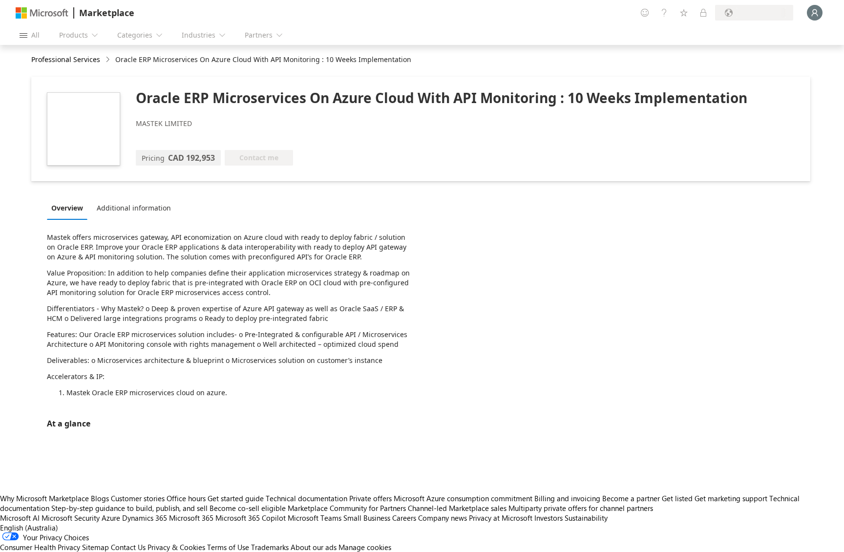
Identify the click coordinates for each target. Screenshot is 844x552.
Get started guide (236, 498)
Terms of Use (228, 547)
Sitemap (95, 547)
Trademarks (270, 547)
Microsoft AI (20, 518)
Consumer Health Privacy (40, 547)
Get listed (677, 498)
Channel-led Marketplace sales (457, 508)
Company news (442, 518)
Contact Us (128, 547)
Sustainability (586, 518)
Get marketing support (731, 498)
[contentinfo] (108, 60)
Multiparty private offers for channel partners (580, 508)
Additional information (134, 207)
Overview (67, 207)
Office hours (186, 498)
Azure (111, 518)
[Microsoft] (42, 13)
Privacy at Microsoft (500, 518)
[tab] (69, 207)
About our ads (314, 547)
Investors (548, 518)
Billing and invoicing (567, 498)
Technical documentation (306, 498)
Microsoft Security (71, 518)
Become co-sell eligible (248, 508)
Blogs (100, 498)
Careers (404, 518)
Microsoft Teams (314, 518)
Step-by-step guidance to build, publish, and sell (129, 508)
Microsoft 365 (191, 518)
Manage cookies (364, 547)
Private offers (370, 498)
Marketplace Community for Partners (347, 508)
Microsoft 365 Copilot (250, 518)
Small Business (366, 518)
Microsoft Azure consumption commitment (464, 498)
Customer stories (138, 498)
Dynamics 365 (144, 518)
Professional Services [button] (65, 59)
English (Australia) (29, 527)
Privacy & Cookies (176, 547)
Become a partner (631, 498)
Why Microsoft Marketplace (44, 498)
